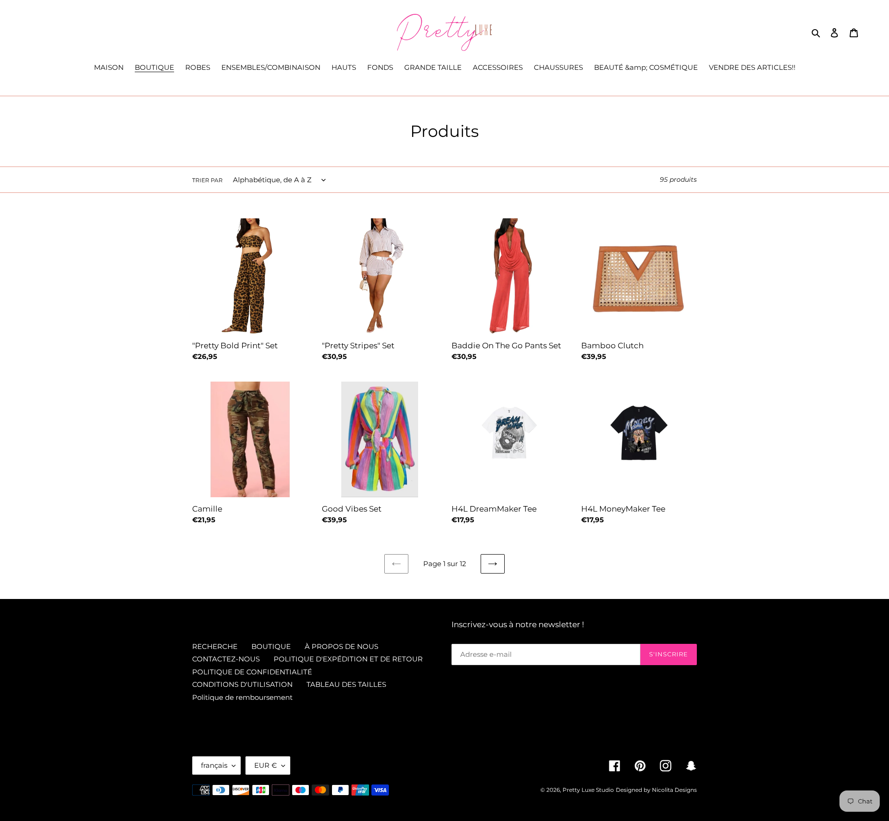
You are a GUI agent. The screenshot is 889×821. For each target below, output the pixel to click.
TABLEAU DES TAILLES (346, 684)
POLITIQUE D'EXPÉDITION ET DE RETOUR (348, 658)
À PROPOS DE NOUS (341, 646)
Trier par (207, 180)
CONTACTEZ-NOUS (226, 658)
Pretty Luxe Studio (588, 789)
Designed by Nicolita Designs (656, 789)
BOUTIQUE (271, 646)
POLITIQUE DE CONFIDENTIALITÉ (252, 671)
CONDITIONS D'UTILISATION (242, 684)
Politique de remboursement (242, 697)
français (214, 765)
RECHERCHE (215, 646)
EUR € (265, 765)
